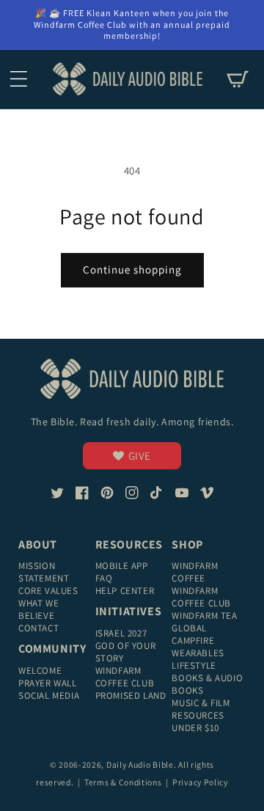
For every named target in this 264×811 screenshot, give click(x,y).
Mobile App (121, 565)
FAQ (104, 578)
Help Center (125, 590)
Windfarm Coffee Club (125, 676)
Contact (38, 628)
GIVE (139, 456)
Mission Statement (43, 571)
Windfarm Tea (204, 615)
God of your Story (125, 651)
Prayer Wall (47, 683)
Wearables (198, 653)
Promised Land (130, 695)
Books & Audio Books (207, 684)
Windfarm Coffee (195, 571)
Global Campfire (193, 634)
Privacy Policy (200, 782)
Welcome (40, 670)
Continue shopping (132, 269)
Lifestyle (194, 665)
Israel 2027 (121, 633)
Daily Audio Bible (140, 764)
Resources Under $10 (198, 721)
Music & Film (201, 703)
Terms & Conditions (124, 782)
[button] (18, 79)
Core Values (48, 590)
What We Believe (38, 609)
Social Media (48, 695)
